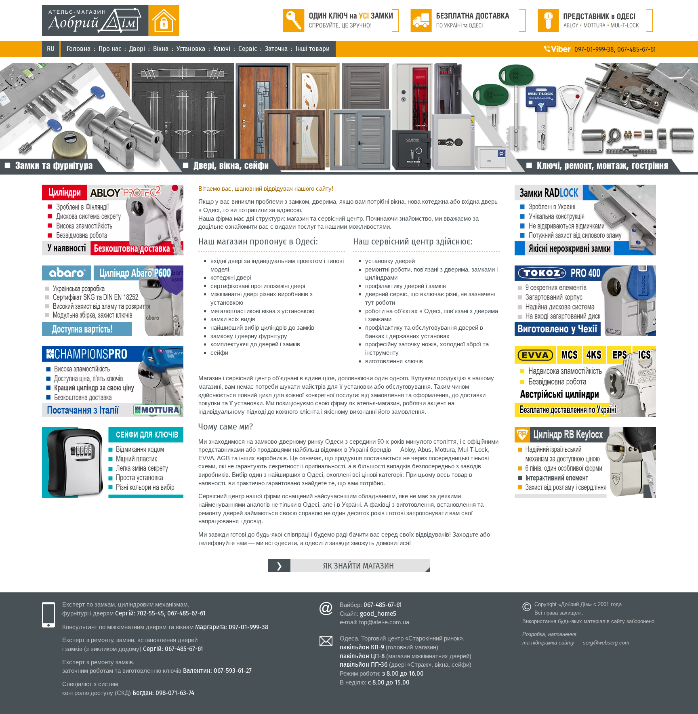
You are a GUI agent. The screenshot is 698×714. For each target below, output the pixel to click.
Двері (137, 48)
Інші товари (313, 48)
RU (51, 48)
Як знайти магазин (358, 566)
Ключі (221, 48)
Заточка (276, 48)
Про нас (110, 48)
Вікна (160, 48)
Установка (191, 48)
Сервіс (247, 48)
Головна (78, 48)
